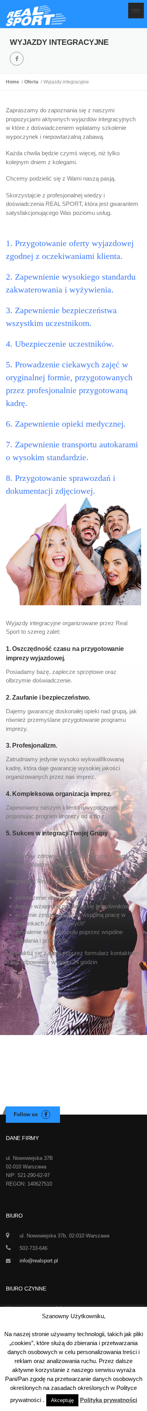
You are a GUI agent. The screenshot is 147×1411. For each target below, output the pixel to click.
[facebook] (17, 59)
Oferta (32, 82)
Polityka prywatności (108, 1400)
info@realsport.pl (39, 1261)
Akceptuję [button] (62, 1400)
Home (14, 82)
